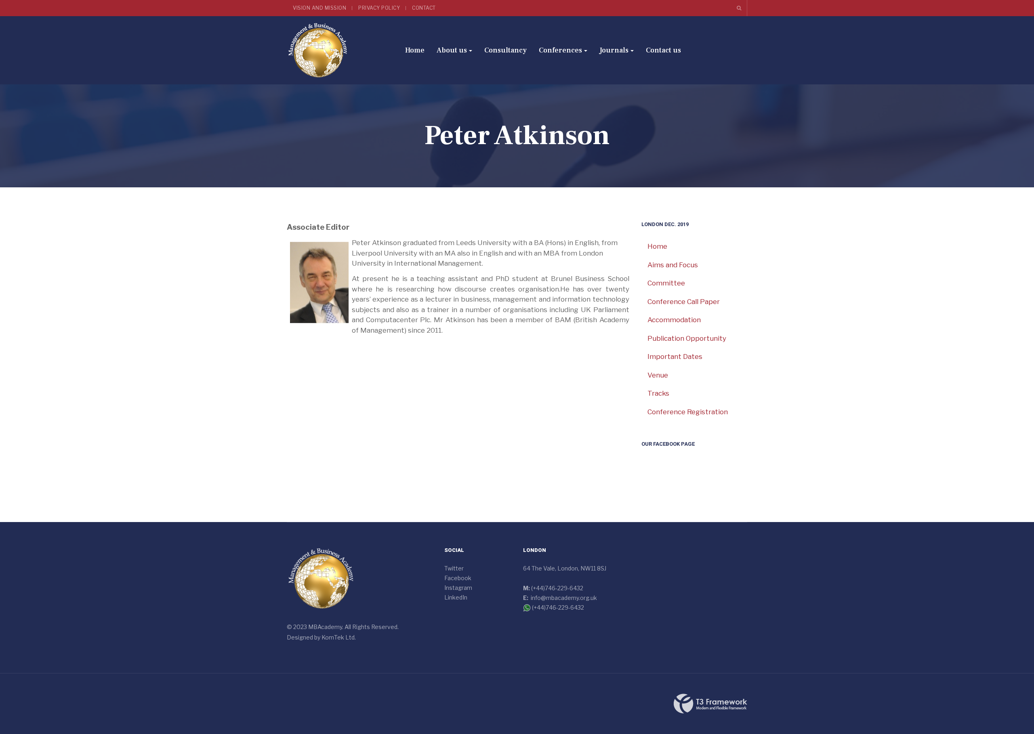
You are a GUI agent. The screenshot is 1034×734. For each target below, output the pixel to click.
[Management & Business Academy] (318, 50)
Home (415, 50)
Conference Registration (687, 412)
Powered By (710, 704)
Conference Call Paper (683, 302)
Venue (657, 375)
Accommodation (674, 320)
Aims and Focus (672, 265)
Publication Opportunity (686, 338)
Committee (666, 283)
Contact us (663, 50)
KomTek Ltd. (339, 637)
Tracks (658, 393)
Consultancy (505, 50)
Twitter (454, 568)
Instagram (458, 587)
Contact (424, 8)
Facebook (457, 578)
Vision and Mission (319, 8)
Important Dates (674, 356)
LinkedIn (455, 597)
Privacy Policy (379, 8)
